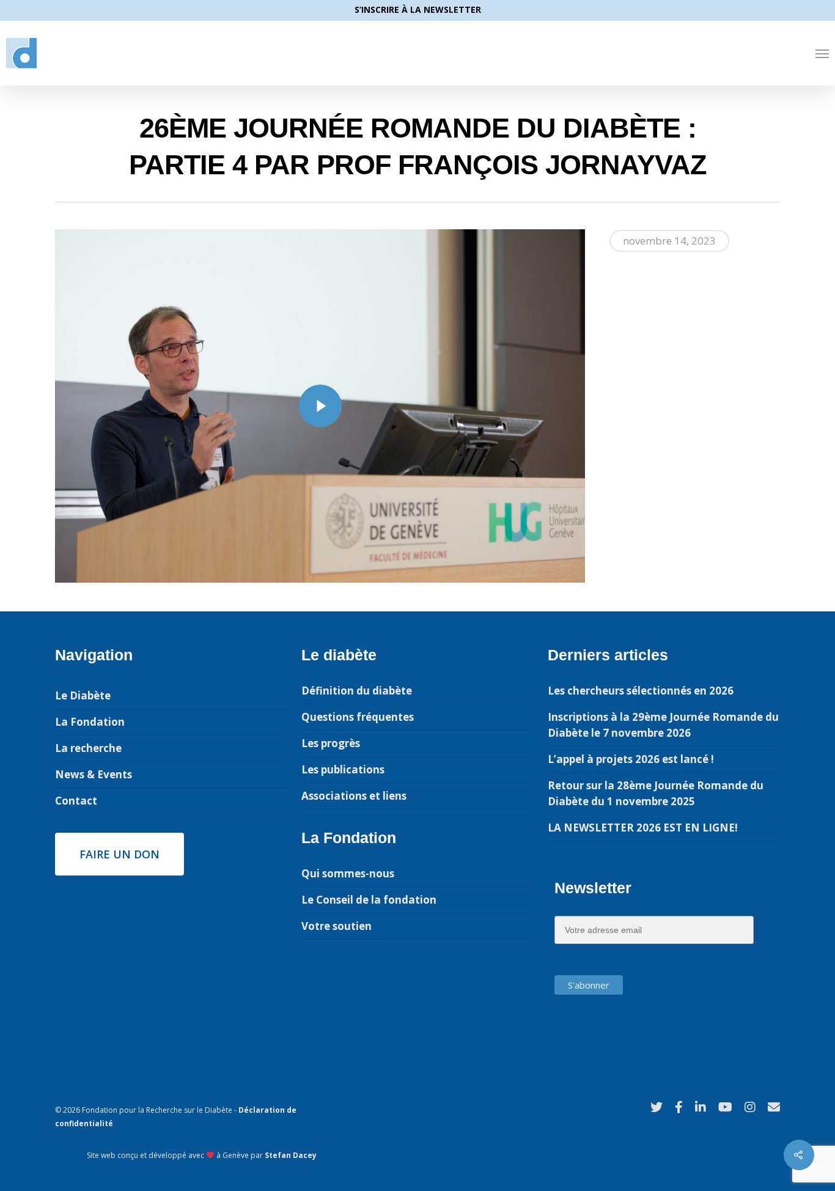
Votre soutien (336, 926)
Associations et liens (353, 796)
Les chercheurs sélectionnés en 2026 (641, 691)
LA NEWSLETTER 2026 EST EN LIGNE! (643, 827)
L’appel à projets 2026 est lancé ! (631, 759)
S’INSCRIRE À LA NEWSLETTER (418, 9)
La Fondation (90, 722)
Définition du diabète (356, 691)
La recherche (88, 748)
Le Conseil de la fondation (368, 900)
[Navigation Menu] (822, 53)
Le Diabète (83, 695)
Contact (76, 801)
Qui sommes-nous (347, 873)
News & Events (93, 774)
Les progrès (330, 743)
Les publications (342, 769)
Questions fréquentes (357, 717)
